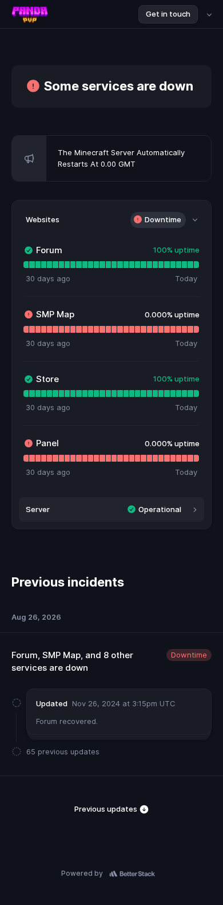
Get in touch (168, 13)
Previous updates (106, 808)
